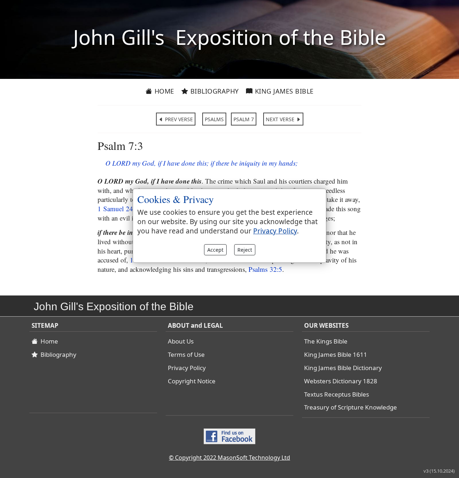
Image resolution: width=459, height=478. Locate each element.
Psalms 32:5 (265, 269)
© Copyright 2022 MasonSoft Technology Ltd (229, 458)
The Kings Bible (325, 341)
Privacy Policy (187, 368)
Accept (215, 249)
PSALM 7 (243, 119)
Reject (244, 249)
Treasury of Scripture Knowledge (350, 407)
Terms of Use (186, 354)
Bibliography (213, 91)
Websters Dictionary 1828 (340, 381)
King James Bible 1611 (335, 354)
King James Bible (283, 91)
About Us (181, 341)
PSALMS (214, 119)
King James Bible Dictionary (343, 368)
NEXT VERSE (281, 119)
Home (163, 91)
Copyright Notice (192, 381)
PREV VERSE (178, 119)
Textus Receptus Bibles (336, 394)
